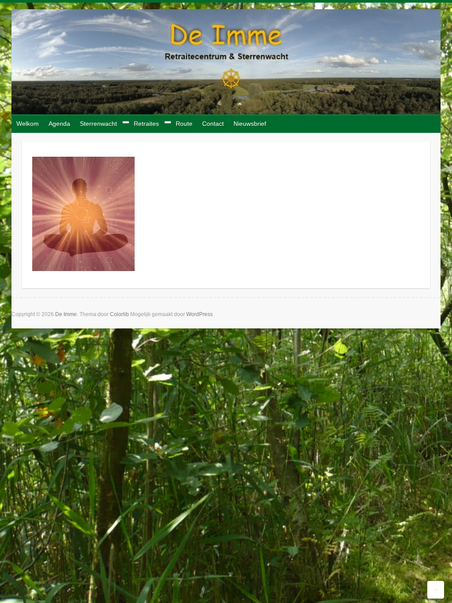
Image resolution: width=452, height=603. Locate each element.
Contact (213, 123)
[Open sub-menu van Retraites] (167, 122)
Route (184, 123)
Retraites (146, 123)
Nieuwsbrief (250, 123)
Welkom (27, 123)
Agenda (59, 123)
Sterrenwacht (98, 123)
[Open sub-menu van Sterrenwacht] (125, 122)
